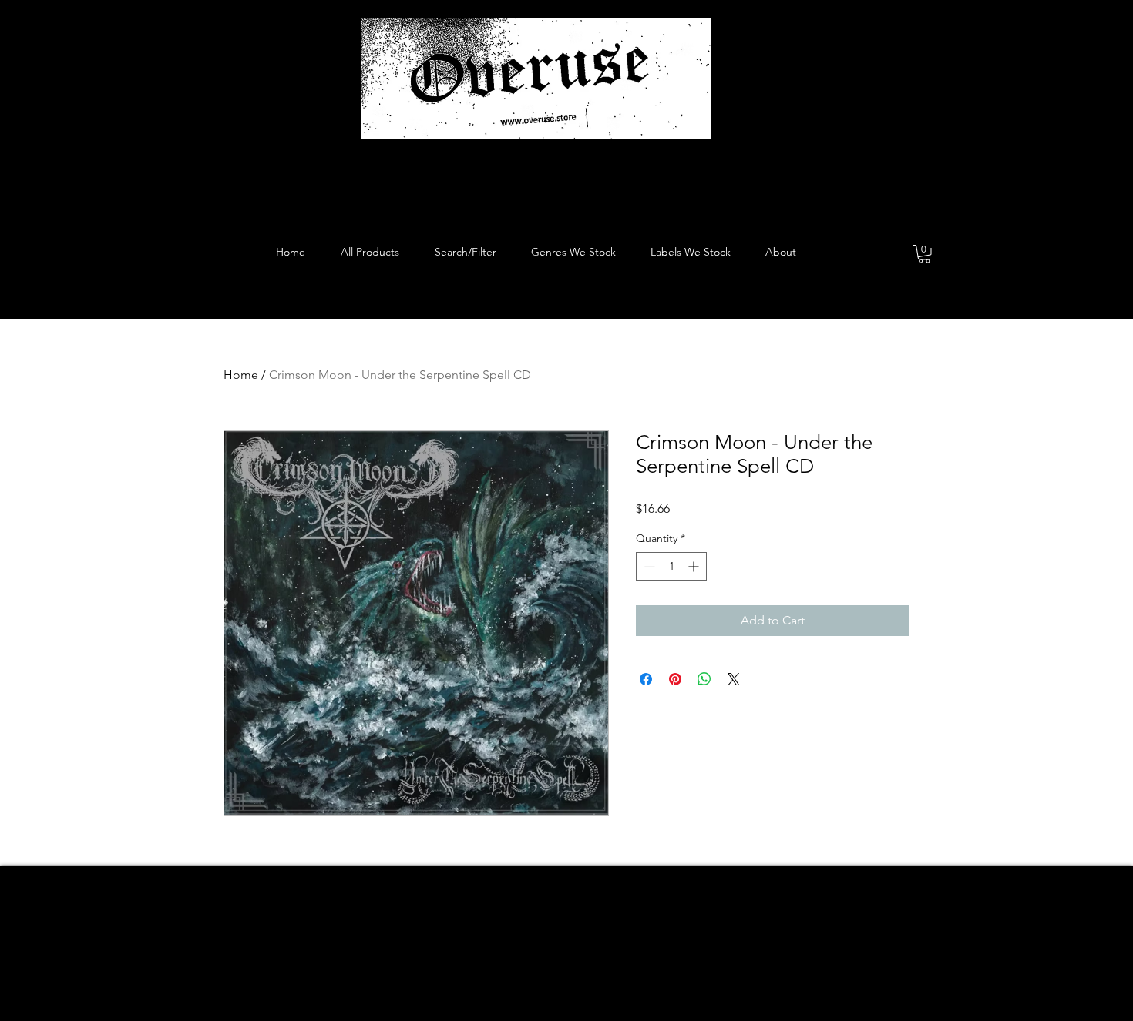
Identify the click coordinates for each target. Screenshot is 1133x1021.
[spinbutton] (671, 566)
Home (241, 374)
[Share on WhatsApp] (704, 679)
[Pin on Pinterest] (675, 679)
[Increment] (694, 566)
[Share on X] (734, 679)
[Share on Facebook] (646, 679)
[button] (924, 254)
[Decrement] (647, 566)
